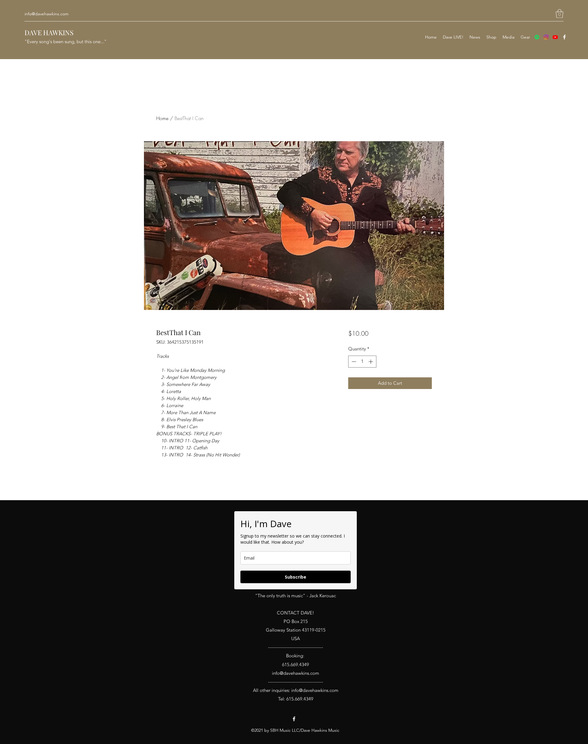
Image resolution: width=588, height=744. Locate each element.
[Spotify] (537, 37)
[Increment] (371, 361)
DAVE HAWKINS (49, 32)
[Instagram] (546, 37)
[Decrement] (353, 361)
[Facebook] (564, 37)
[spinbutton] (362, 361)
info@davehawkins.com (46, 14)
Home (162, 118)
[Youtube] (555, 37)
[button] (559, 13)
